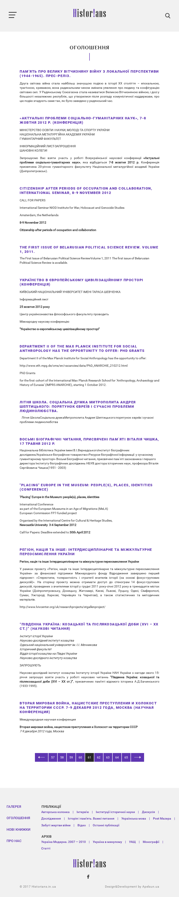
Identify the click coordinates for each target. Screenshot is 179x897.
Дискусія (148, 812)
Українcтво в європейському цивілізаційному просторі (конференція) (81, 282)
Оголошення (18, 818)
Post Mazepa (162, 818)
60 (80, 757)
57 (53, 757)
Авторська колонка (55, 812)
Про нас (14, 841)
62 (98, 757)
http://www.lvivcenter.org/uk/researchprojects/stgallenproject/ (62, 607)
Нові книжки (18, 829)
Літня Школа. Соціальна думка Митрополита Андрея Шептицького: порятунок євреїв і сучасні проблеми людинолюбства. (78, 406)
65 (126, 757)
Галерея (14, 807)
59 (71, 757)
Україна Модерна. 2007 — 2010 (63, 842)
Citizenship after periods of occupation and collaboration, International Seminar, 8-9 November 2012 (86, 190)
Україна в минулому (107, 842)
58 (62, 757)
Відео (81, 825)
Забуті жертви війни (56, 825)
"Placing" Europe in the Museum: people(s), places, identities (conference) (86, 487)
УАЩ (132, 842)
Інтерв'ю (83, 812)
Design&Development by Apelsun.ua (132, 886)
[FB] (88, 877)
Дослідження (51, 818)
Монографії (151, 842)
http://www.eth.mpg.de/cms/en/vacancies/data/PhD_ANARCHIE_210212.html (73, 365)
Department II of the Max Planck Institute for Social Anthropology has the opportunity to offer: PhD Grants (82, 348)
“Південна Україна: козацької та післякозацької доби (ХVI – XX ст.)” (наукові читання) (89, 626)
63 (108, 757)
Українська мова (133, 818)
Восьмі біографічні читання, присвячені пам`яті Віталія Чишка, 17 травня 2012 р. (89, 441)
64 (117, 757)
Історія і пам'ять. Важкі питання (91, 818)
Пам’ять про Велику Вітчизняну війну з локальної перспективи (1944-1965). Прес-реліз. (89, 73)
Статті (45, 848)
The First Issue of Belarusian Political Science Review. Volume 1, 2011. (89, 249)
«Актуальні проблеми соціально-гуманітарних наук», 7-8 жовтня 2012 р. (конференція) (83, 120)
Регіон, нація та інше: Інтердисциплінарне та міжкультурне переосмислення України (86, 552)
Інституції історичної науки (115, 812)
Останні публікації (106, 825)
